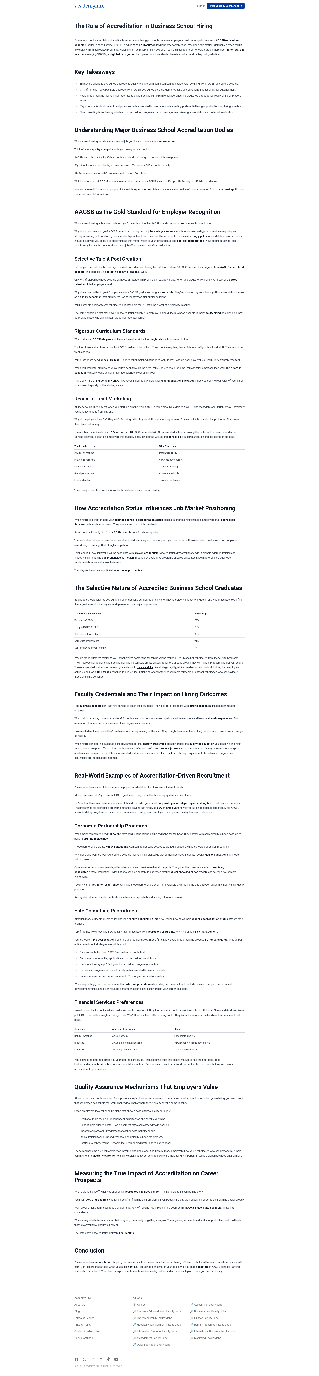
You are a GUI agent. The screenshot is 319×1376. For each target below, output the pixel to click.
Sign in (201, 5)
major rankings (225, 189)
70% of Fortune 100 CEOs (126, 432)
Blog (77, 1311)
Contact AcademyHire (87, 1331)
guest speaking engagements (189, 872)
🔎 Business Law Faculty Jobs (208, 1311)
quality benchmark (91, 297)
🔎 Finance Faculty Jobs (204, 1318)
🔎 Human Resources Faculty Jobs (210, 1324)
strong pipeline (198, 236)
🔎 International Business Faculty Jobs (213, 1331)
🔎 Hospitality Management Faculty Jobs (157, 1324)
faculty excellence (167, 753)
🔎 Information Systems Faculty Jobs (155, 1331)
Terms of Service (84, 1318)
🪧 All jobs (139, 1304)
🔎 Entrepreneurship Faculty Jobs (152, 1318)
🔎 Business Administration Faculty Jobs (157, 1311)
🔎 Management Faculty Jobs (150, 1338)
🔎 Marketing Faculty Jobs (205, 1338)
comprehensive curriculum (118, 557)
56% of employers (168, 807)
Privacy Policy (82, 1324)
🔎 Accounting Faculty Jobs (206, 1304)
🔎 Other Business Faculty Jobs (151, 1344)
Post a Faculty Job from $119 (226, 6)
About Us (79, 1304)
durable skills (145, 667)
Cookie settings (83, 1338)
